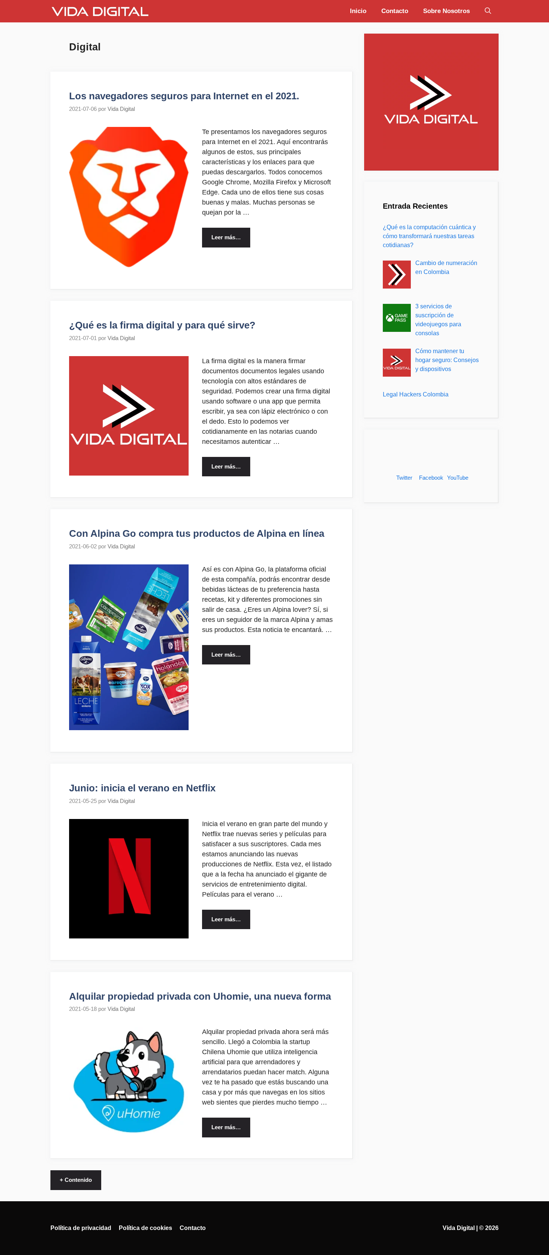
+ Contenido (76, 1180)
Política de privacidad (80, 1228)
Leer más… (226, 237)
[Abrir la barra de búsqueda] (488, 11)
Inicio (358, 11)
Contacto (394, 11)
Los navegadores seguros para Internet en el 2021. (184, 96)
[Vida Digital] (100, 11)
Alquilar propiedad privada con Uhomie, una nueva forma (200, 996)
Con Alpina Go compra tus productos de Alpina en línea (196, 533)
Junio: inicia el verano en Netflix (142, 788)
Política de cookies (145, 1228)
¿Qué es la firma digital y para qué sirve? (162, 325)
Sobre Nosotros (446, 11)
